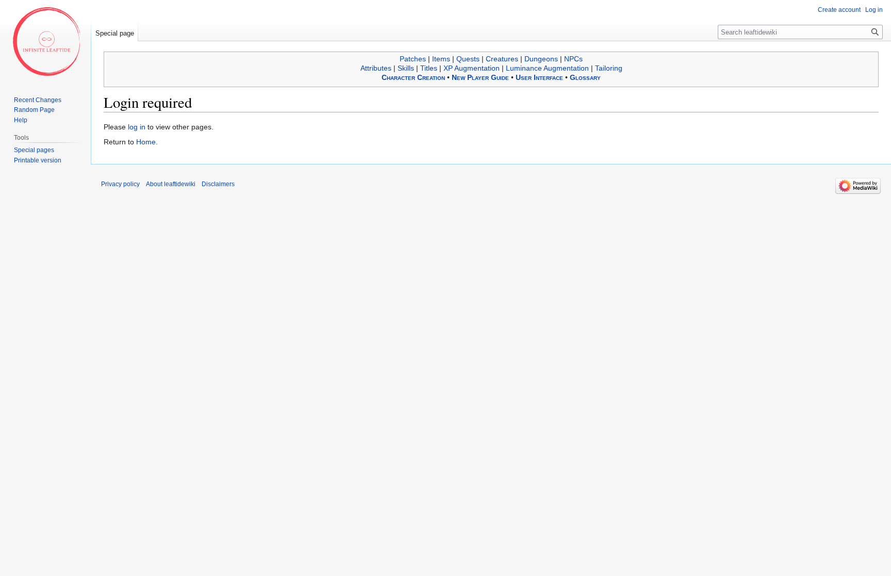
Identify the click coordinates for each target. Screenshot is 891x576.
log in (136, 127)
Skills (406, 68)
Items (441, 59)
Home (146, 142)
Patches (413, 59)
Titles (428, 68)
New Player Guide (480, 77)
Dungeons (541, 59)
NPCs (573, 59)
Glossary (585, 77)
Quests (468, 59)
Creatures (502, 59)
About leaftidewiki (170, 184)
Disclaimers (218, 184)
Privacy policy (120, 184)
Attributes (375, 68)
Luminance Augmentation (547, 68)
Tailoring (608, 68)
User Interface (539, 77)
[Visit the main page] (45, 41)
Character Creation (413, 77)
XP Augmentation (471, 68)
